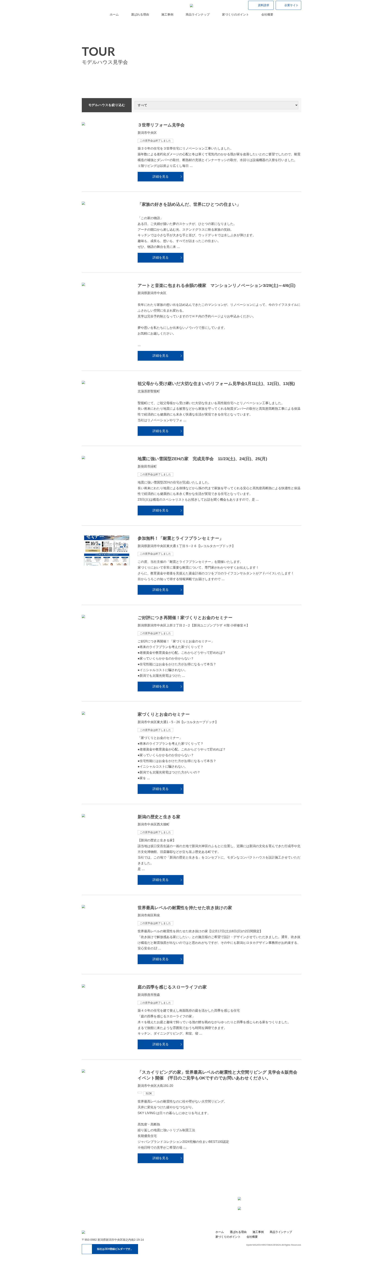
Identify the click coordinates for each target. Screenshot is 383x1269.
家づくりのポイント (235, 14)
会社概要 (267, 14)
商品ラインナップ (198, 14)
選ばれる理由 (140, 14)
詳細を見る (161, 176)
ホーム (114, 14)
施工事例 (167, 14)
